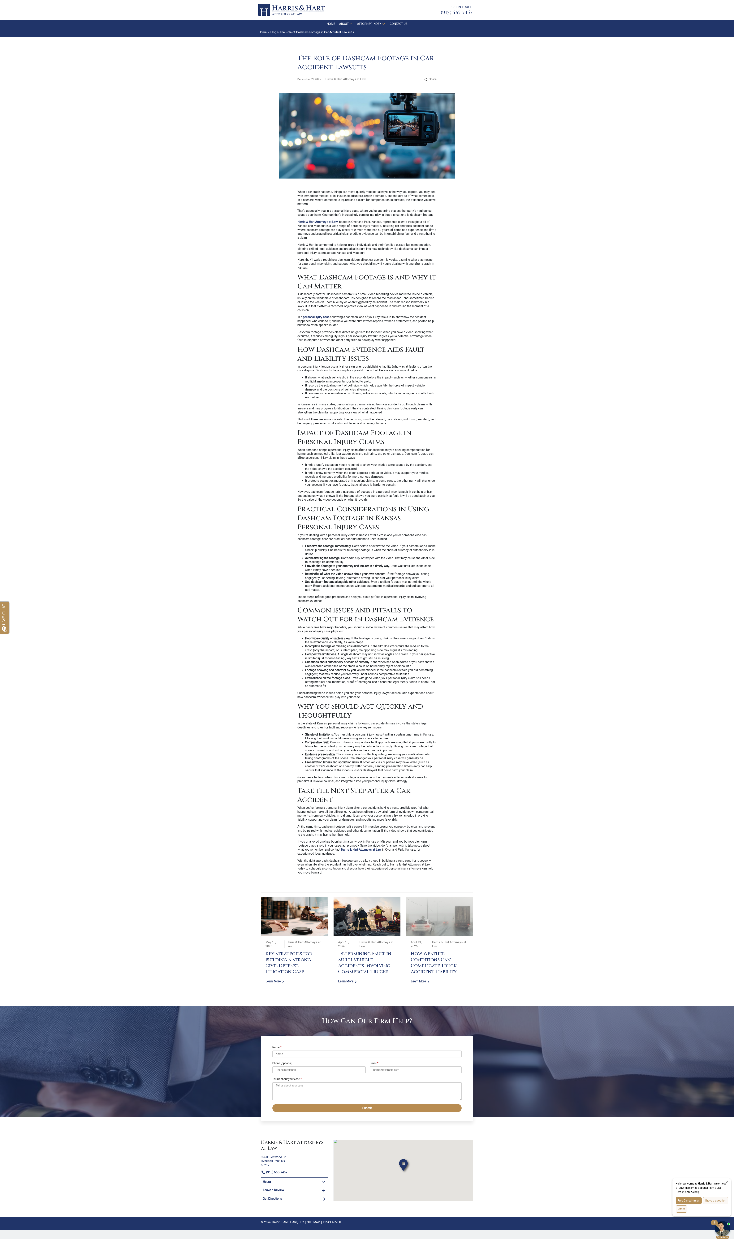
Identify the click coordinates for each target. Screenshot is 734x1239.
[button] (351, 24)
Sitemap (313, 1222)
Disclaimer (332, 1222)
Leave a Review (273, 1190)
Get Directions (272, 1198)
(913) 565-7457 (276, 1172)
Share (433, 79)
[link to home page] (291, 9)
